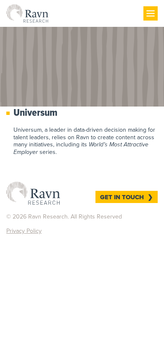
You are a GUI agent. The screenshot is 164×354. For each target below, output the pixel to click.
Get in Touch (122, 197)
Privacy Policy (24, 230)
